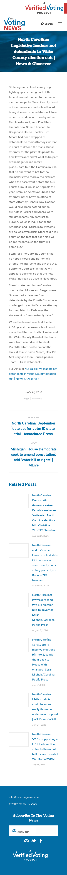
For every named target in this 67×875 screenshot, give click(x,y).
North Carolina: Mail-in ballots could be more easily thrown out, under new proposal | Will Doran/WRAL (45, 706)
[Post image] (19, 501)
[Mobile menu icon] (59, 23)
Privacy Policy (17, 803)
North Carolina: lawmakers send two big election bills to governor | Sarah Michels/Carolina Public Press (43, 609)
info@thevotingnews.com (24, 797)
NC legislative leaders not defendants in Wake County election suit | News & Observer (33, 373)
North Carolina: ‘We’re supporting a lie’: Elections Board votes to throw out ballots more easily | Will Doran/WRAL (45, 746)
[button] (47, 23)
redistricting (37, 399)
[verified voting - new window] (44, 14)
